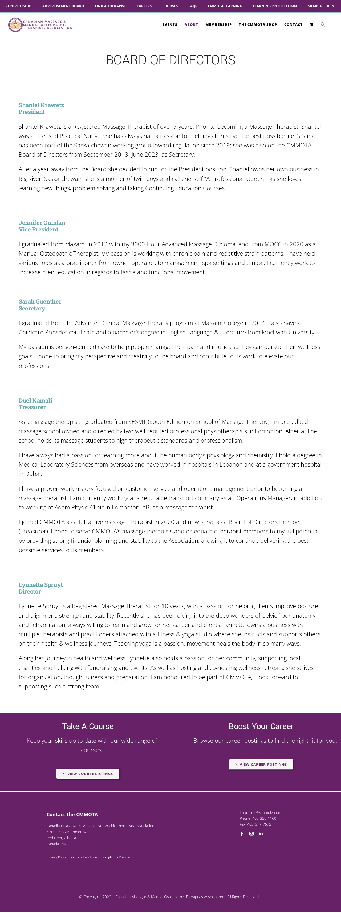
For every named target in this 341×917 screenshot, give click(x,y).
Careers (144, 5)
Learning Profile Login (275, 5)
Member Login (321, 5)
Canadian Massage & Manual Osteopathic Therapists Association (169, 896)
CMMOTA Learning (225, 5)
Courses (170, 5)
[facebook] (242, 834)
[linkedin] (261, 834)
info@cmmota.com (265, 812)
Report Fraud (18, 5)
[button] (323, 24)
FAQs (192, 5)
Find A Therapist (110, 5)
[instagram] (251, 834)
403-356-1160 (264, 818)
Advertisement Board (63, 5)
